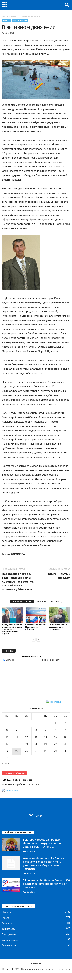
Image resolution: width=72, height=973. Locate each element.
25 (16, 751)
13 (36, 737)
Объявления (9, 945)
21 (45, 744)
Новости (6, 912)
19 (26, 744)
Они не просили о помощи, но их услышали (58, 626)
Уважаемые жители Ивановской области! (35, 626)
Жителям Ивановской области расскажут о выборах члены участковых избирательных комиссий (43, 863)
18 (16, 744)
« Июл (5, 763)
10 (7, 737)
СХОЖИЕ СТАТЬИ (22, 601)
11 (17, 737)
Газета (14, 16)
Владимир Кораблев (13, 784)
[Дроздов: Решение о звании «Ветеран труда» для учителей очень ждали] (12, 615)
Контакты (36, 963)
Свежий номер (10, 940)
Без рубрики (9, 934)
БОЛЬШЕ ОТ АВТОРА (48, 601)
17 (7, 744)
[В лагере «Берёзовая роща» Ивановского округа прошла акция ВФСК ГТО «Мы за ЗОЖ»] (11, 845)
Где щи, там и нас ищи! (17, 779)
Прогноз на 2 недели (50, 660)
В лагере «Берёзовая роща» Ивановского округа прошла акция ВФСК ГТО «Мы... (42, 843)
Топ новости (20, 20)
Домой (5, 16)
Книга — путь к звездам (59, 575)
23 (65, 744)
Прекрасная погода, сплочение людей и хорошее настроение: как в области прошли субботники (18, 581)
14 (45, 737)
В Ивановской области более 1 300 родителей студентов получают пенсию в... (46, 883)
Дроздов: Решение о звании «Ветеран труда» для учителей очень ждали (12, 629)
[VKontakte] (32, 815)
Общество (7, 923)
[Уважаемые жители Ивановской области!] (36, 615)
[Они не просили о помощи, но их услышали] (59, 615)
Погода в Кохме (31, 656)
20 (36, 744)
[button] (66, 5)
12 (26, 737)
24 (7, 751)
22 (55, 744)
